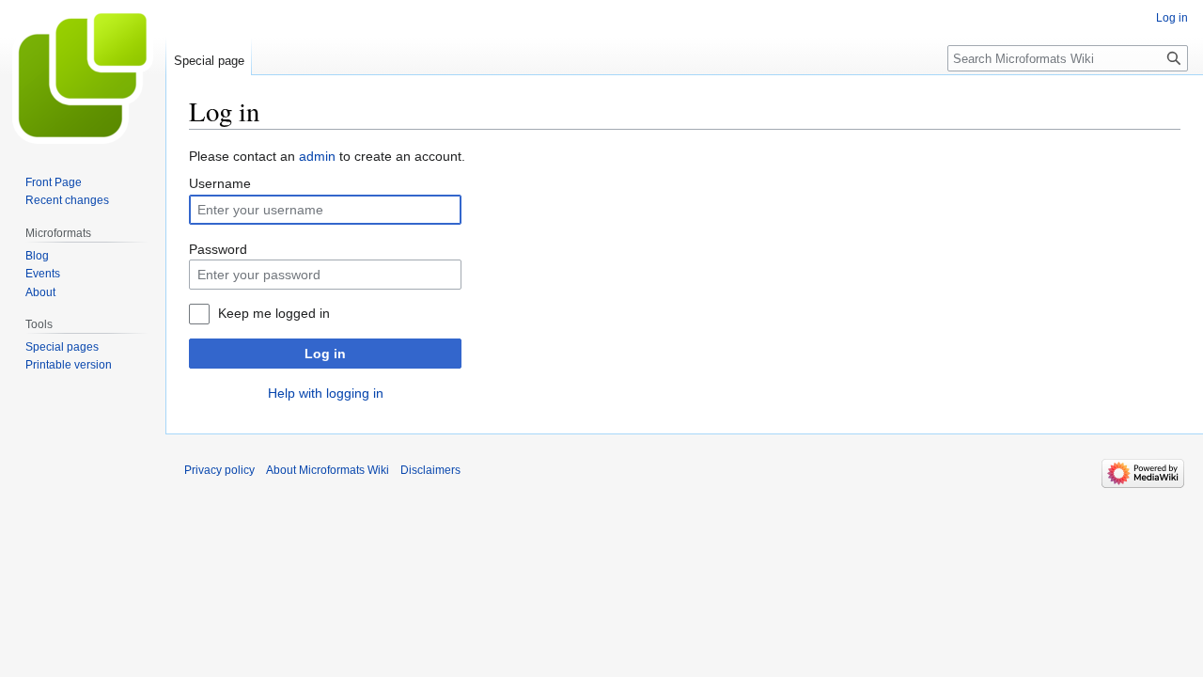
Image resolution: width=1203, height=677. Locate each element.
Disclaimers (430, 470)
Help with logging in (325, 393)
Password (218, 249)
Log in (325, 353)
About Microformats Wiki (327, 470)
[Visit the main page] (83, 75)
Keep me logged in (274, 313)
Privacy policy (219, 470)
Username (220, 183)
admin (317, 156)
